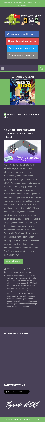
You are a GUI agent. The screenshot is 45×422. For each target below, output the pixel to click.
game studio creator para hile (18, 306)
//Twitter (37, 2)
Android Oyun (12, 272)
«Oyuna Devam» (13, 261)
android (10, 275)
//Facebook (28, 2)
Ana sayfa (8, 2)
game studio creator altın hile (22, 293)
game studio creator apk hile (18, 296)
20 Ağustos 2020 (13, 269)
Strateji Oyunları (25, 272)
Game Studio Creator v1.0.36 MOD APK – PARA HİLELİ (19, 133)
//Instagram (22, 5)
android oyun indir (21, 275)
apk (30, 275)
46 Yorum (30, 269)
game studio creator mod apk (25, 304)
